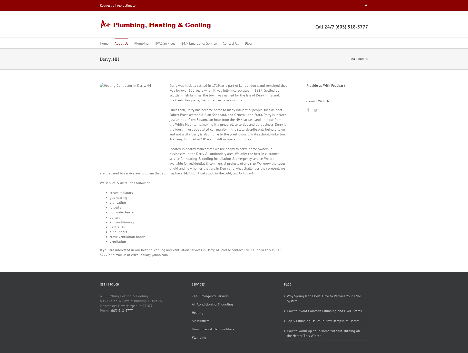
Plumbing (199, 337)
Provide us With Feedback (325, 85)
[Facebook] (308, 110)
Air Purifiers (200, 321)
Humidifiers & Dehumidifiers (213, 329)
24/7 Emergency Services (210, 296)
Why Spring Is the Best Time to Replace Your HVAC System (324, 298)
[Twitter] (316, 110)
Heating (198, 312)
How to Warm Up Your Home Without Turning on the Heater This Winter (323, 333)
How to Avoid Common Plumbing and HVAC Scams (324, 311)
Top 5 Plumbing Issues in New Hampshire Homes (323, 321)
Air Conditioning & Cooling (212, 304)
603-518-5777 (122, 310)
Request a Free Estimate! (118, 5)
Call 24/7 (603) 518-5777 (341, 27)
